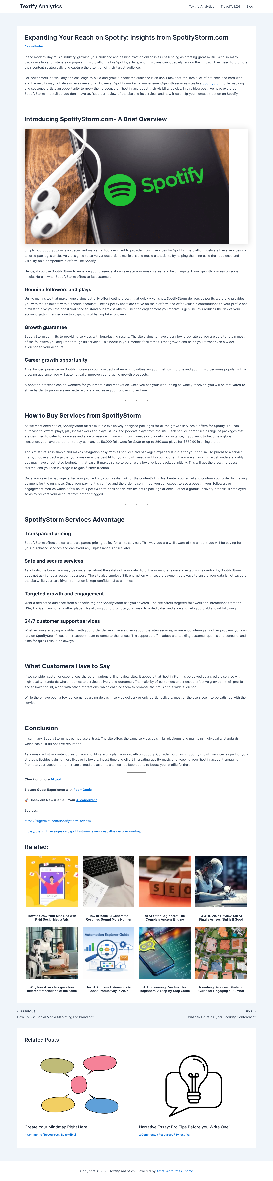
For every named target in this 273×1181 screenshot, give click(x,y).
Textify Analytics (41, 6)
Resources (51, 1134)
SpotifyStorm (212, 83)
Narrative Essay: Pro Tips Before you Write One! (184, 1127)
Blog (249, 6)
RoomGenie (82, 790)
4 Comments (33, 1134)
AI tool (56, 779)
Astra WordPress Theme (175, 1171)
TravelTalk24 (230, 6)
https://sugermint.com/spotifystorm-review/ (58, 821)
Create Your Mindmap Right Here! (57, 1127)
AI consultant (86, 800)
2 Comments (147, 1134)
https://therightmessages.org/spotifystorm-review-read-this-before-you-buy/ (83, 831)
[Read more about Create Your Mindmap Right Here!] (79, 1084)
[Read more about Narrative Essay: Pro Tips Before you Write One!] (194, 1084)
